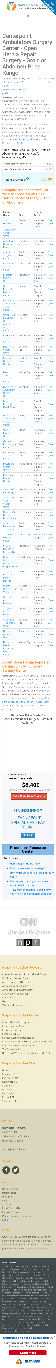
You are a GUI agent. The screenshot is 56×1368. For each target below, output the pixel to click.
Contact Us (14, 1208)
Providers (7, 1196)
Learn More (28, 1353)
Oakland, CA (8, 1085)
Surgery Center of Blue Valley (10, 589)
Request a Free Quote (12, 143)
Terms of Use (25, 1216)
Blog (4, 1200)
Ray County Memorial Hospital (8, 478)
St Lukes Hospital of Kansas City (9, 549)
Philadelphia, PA (10, 1089)
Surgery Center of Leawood (7, 600)
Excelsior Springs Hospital (7, 361)
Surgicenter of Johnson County (9, 623)
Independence (13, 82)
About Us (6, 1204)
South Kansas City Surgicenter (9, 526)
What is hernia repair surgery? (27, 868)
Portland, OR (8, 1097)
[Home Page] (28, 6)
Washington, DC (10, 1101)
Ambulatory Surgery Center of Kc (9, 255)
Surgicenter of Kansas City (8, 634)
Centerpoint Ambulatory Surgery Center (27, 42)
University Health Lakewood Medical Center (8, 648)
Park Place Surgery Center (8, 455)
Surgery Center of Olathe (7, 611)
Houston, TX (8, 1074)
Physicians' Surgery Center (9, 467)
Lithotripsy (7, 997)
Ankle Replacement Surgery (15, 982)
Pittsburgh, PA (9, 1093)
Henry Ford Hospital (12, 1030)
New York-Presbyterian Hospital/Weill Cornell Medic (27, 1041)
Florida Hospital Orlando (14, 1026)
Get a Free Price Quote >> (29, 796)
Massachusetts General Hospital (18, 1038)
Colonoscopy (9, 993)
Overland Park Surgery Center (9, 444)
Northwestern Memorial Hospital (18, 1045)
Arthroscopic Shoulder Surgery (17, 990)
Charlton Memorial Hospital (15, 1022)
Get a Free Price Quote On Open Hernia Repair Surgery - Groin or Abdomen (28, 719)
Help (4, 1208)
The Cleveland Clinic (12, 1049)
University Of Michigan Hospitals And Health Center (27, 1053)
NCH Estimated (17, 774)
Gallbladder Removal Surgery (16, 978)
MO (22, 82)
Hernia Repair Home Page (25, 863)
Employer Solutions (12, 1212)
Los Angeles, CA (10, 1078)
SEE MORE (28, 835)
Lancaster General (11, 1034)
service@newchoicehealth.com (17, 1149)
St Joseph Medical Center (8, 537)
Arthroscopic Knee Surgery (15, 986)
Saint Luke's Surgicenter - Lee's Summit (9, 515)
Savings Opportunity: (20, 778)
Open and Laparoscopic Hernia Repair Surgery (25, 974)
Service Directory (10, 1189)
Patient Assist (9, 1193)
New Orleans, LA (10, 1082)
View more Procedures (13, 1005)
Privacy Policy (9, 1216)
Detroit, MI (7, 1070)
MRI (4, 1001)
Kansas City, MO (25, 139)
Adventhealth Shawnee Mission (9, 244)
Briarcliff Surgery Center (7, 278)
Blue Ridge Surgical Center (8, 266)
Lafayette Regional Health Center (9, 404)
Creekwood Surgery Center (8, 338)
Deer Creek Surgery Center (8, 350)
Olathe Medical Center (7, 433)
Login (5, 1220)
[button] (28, 1338)
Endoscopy (24, 993)
